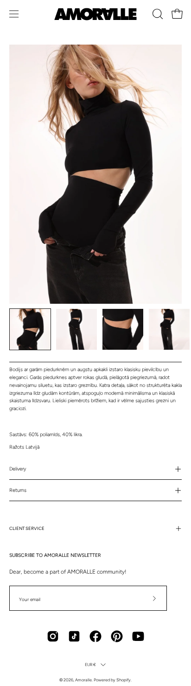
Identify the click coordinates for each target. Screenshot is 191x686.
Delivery (17, 469)
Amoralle (83, 679)
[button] (156, 13)
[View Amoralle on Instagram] (53, 636)
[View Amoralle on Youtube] (138, 636)
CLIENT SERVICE (27, 528)
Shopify (123, 679)
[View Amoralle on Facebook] (95, 636)
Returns (17, 490)
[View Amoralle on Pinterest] (117, 636)
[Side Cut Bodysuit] (30, 329)
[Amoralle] (95, 14)
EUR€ (90, 664)
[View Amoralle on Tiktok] (74, 636)
